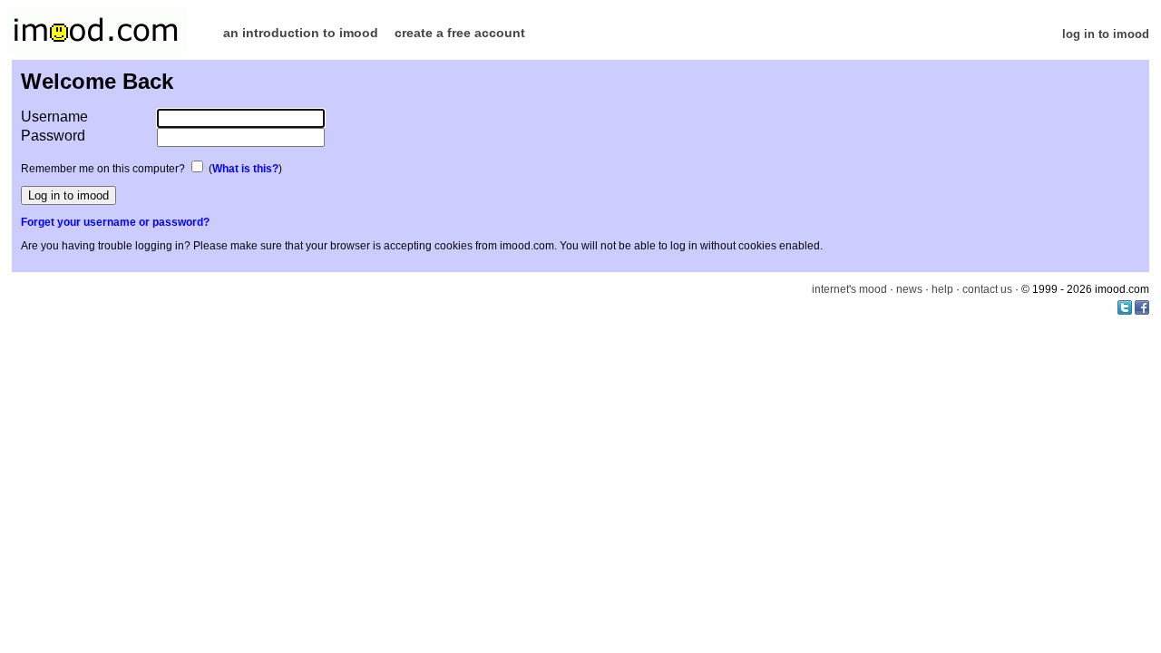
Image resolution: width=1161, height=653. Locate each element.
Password (53, 135)
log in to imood (1105, 34)
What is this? (245, 168)
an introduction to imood (300, 32)
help (942, 289)
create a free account (460, 32)
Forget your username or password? (115, 222)
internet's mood (849, 289)
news (909, 289)
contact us (987, 289)
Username (54, 116)
